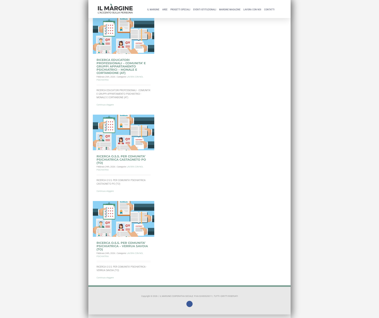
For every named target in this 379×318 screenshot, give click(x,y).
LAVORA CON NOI (135, 77)
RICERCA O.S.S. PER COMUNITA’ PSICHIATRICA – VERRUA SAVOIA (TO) (123, 214)
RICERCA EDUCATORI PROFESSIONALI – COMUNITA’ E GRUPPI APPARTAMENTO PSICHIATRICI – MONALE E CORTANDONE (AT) (123, 26)
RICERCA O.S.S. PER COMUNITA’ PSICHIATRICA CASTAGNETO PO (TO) (123, 128)
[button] (278, 8)
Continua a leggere (105, 105)
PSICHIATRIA (103, 80)
